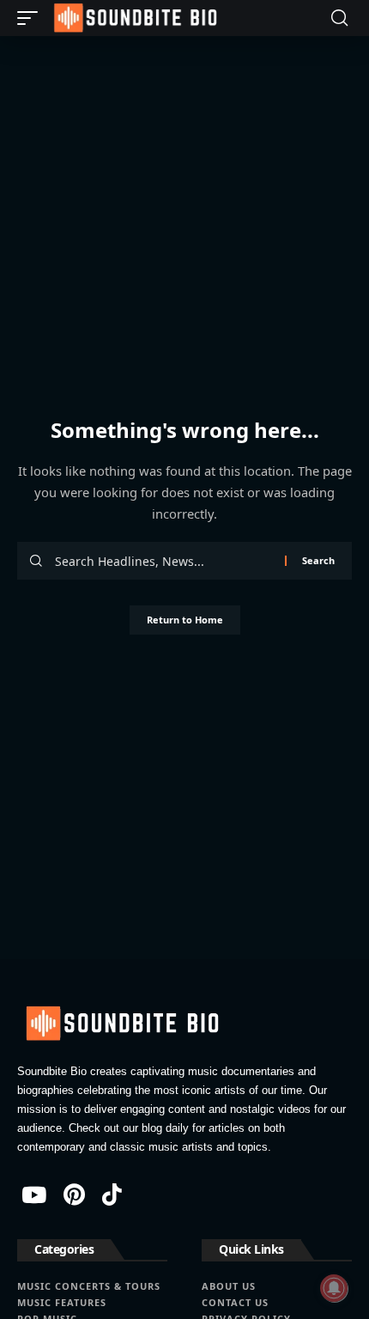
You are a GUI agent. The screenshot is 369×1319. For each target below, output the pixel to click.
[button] (31, 18)
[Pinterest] (74, 1194)
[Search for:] (163, 561)
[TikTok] (112, 1194)
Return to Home (185, 619)
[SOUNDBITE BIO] (133, 18)
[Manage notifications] (334, 1288)
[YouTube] (34, 1194)
